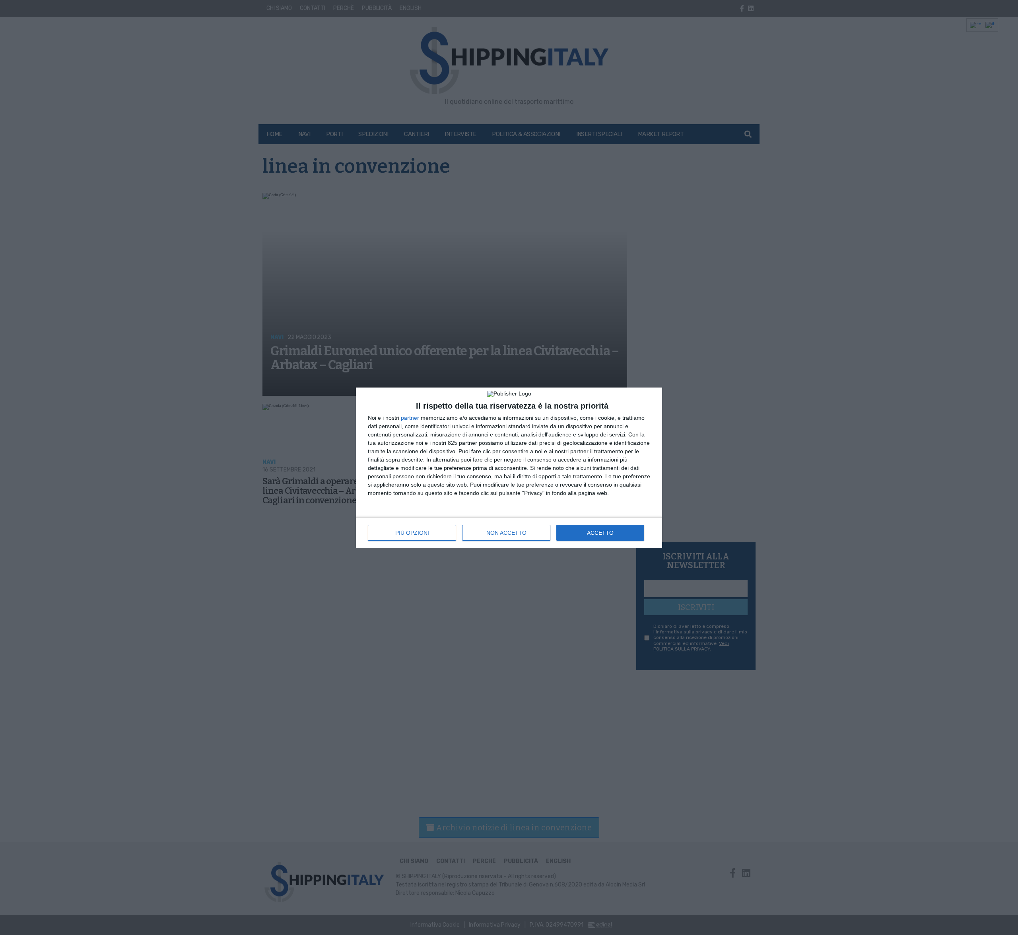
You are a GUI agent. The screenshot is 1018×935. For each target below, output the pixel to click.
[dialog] (509, 468)
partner (410, 418)
